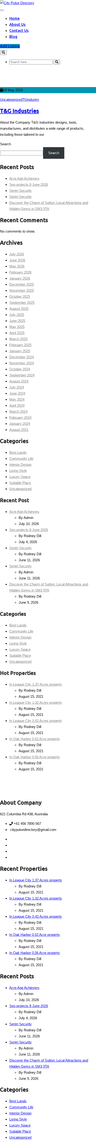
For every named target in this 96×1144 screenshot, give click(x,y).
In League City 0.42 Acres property (35, 721)
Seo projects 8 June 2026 (28, 184)
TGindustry (30, 100)
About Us (17, 24)
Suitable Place (20, 483)
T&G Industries (19, 111)
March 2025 (18, 339)
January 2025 (19, 351)
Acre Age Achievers (24, 178)
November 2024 (21, 363)
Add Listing (10, 46)
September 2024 (21, 375)
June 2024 (17, 393)
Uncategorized (11, 100)
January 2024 (19, 424)
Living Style (18, 471)
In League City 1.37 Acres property (35, 684)
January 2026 (19, 278)
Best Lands (18, 452)
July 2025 (16, 315)
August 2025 (18, 309)
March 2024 (18, 411)
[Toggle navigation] (2, 10)
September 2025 (21, 303)
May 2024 (16, 399)
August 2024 (18, 381)
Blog (13, 36)
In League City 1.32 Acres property (35, 702)
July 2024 (16, 387)
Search (5, 144)
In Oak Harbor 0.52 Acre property (34, 739)
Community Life (21, 458)
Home (14, 18)
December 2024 (21, 357)
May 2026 (16, 266)
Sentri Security (20, 191)
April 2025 (16, 333)
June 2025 (17, 321)
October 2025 (19, 296)
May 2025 (16, 327)
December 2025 (21, 284)
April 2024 (16, 405)
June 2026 (17, 260)
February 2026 (20, 272)
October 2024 (19, 369)
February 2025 (20, 345)
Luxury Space (20, 477)
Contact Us (19, 30)
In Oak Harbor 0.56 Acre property (34, 757)
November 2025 (21, 290)
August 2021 (18, 430)
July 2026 (16, 254)
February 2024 (20, 418)
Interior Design (20, 465)
